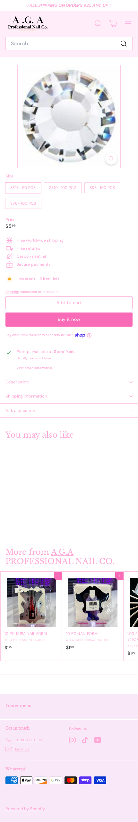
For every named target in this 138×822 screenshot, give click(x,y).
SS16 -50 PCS (23, 187)
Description (17, 382)
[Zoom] (111, 159)
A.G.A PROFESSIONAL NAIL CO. (59, 556)
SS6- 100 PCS (23, 203)
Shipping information (26, 396)
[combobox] (69, 43)
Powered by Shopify (25, 808)
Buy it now (69, 319)
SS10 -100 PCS (62, 187)
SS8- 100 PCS (102, 187)
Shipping (12, 292)
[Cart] (113, 23)
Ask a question (20, 410)
